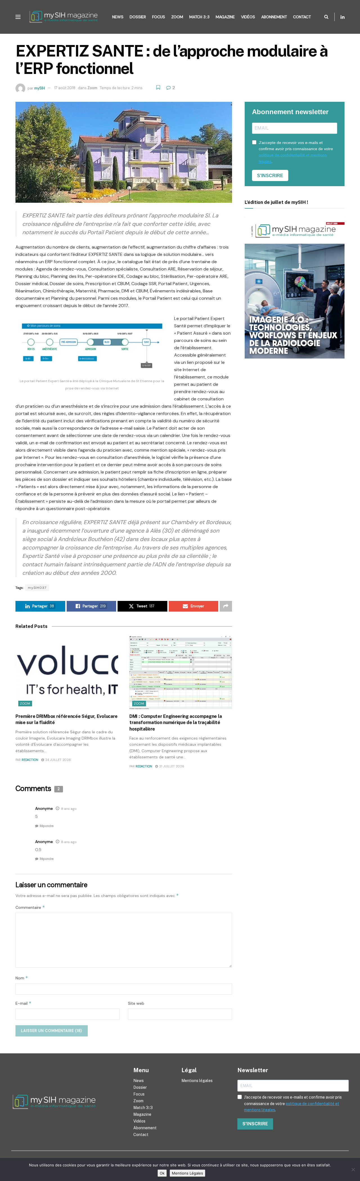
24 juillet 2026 (57, 760)
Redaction (30, 760)
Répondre (46, 826)
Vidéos (248, 16)
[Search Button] (326, 17)
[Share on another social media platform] (226, 606)
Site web (136, 1003)
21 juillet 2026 (171, 766)
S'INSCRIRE (270, 175)
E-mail (23, 1003)
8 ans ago (68, 808)
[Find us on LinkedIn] (343, 17)
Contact (302, 16)
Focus (158, 16)
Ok (162, 1173)
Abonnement (274, 16)
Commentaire (30, 907)
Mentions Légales (187, 1173)
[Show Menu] (18, 17)
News (117, 16)
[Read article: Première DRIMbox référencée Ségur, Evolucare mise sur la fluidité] (66, 672)
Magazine (225, 16)
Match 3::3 (199, 16)
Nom (21, 978)
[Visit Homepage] (65, 17)
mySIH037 (37, 587)
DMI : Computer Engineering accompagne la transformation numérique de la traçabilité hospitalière (175, 723)
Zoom (177, 16)
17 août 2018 (64, 87)
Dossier (138, 16)
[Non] (353, 1169)
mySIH (39, 87)
